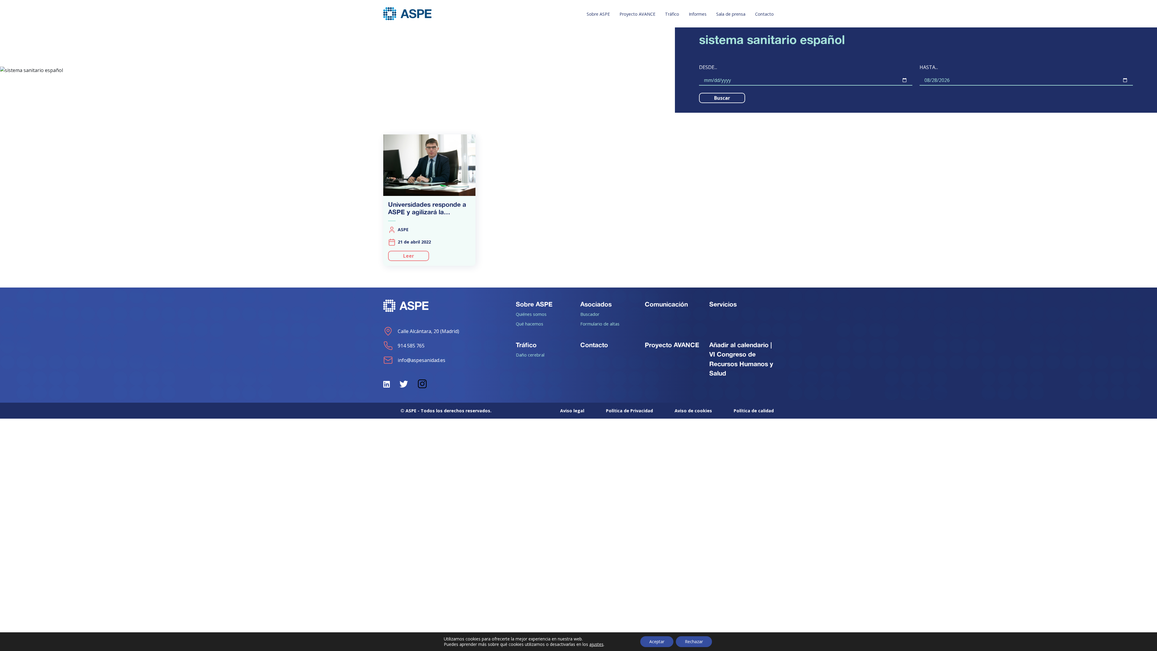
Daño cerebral (530, 355)
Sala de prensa (730, 14)
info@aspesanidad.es (421, 360)
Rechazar (694, 641)
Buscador (590, 314)
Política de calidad (754, 411)
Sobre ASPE (598, 14)
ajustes (596, 644)
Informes (698, 14)
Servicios (723, 304)
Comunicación (666, 304)
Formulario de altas (599, 324)
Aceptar (656, 641)
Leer (408, 256)
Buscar (722, 98)
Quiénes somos (531, 314)
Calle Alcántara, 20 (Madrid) (428, 331)
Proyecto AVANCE (637, 14)
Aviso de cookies (693, 411)
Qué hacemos (529, 324)
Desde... (708, 67)
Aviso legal (572, 411)
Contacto (764, 14)
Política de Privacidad (629, 411)
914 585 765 (411, 345)
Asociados (596, 304)
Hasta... (929, 67)
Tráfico (672, 14)
